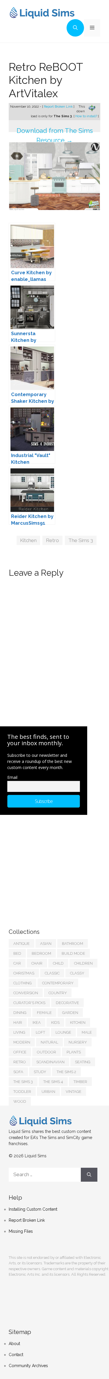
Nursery (78, 1042)
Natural (49, 1042)
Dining (19, 1012)
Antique (21, 943)
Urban (48, 1091)
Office (19, 1052)
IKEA (37, 1022)
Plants (74, 1052)
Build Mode (73, 953)
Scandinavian (50, 1062)
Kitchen (28, 540)
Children (83, 963)
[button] (75, 28)
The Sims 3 (80, 540)
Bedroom (41, 953)
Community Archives (28, 1365)
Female (44, 1012)
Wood (19, 1101)
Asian (45, 943)
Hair (17, 1022)
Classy (77, 973)
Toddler (22, 1091)
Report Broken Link (59, 107)
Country (58, 993)
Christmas (23, 973)
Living (19, 1032)
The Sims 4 (53, 1082)
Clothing (22, 983)
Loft (40, 1032)
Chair (36, 963)
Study (40, 1072)
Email (12, 777)
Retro (52, 540)
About (14, 1343)
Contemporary (58, 983)
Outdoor (46, 1052)
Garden (70, 1012)
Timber (80, 1082)
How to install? (86, 116)
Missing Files (21, 1231)
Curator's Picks (29, 1003)
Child (58, 963)
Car (17, 963)
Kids (55, 1022)
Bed (17, 953)
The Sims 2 (66, 1072)
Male (87, 1032)
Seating (82, 1062)
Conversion (25, 993)
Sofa (18, 1072)
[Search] (89, 1175)
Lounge (63, 1032)
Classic (52, 973)
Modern (21, 1042)
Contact (16, 1354)
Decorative (67, 1003)
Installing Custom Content (33, 1209)
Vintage (73, 1091)
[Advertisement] (52, 865)
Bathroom (72, 943)
